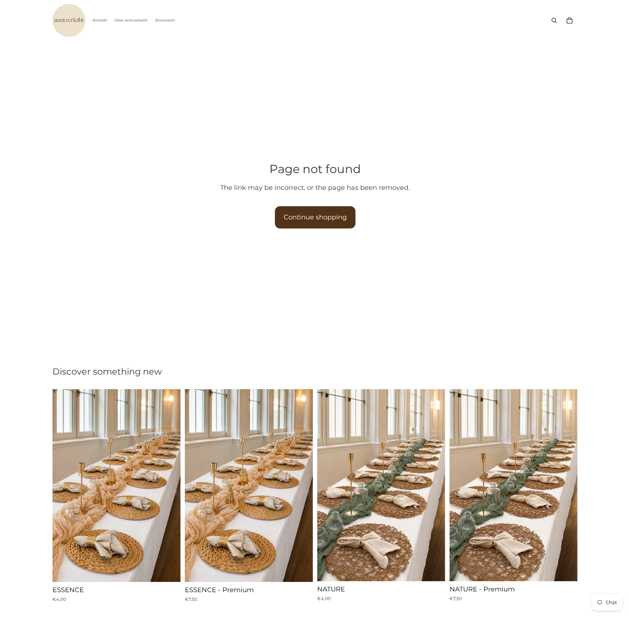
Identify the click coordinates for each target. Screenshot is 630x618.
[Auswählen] (169, 570)
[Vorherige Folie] (63, 486)
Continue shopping (315, 217)
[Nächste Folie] (169, 486)
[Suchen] (554, 20)
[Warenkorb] (569, 20)
